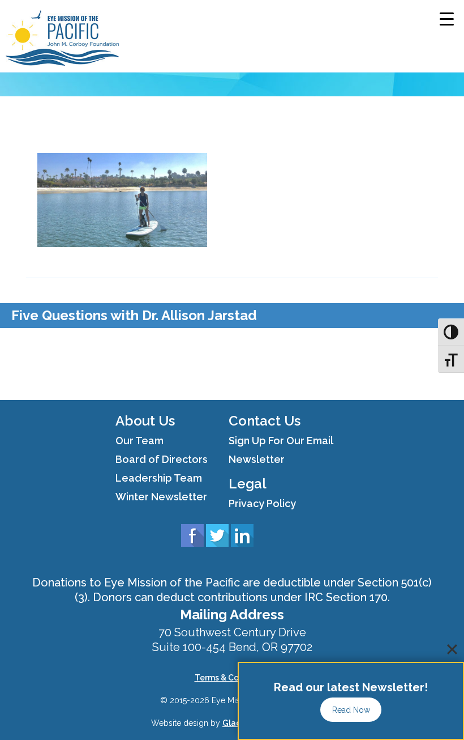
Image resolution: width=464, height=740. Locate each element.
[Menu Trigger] (446, 18)
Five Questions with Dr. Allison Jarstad (134, 315)
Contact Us (264, 420)
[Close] (452, 649)
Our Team (139, 440)
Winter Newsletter (161, 497)
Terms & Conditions (232, 677)
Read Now (351, 710)
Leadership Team (158, 478)
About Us (145, 420)
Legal (248, 483)
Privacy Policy (262, 503)
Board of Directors (161, 459)
